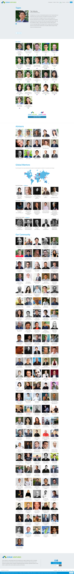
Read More (71, 572)
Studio (54, 2)
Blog (71, 2)
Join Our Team (37, 116)
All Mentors (26, 185)
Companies (50, 2)
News (58, 2)
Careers (63, 2)
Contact (67, 2)
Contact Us (56, 563)
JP (18, 2)
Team (60, 2)
